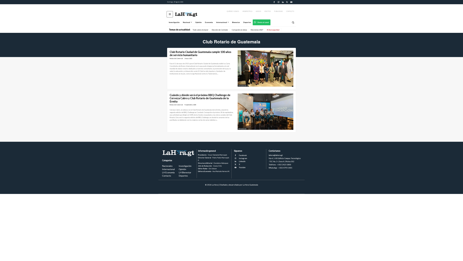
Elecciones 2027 (257, 30)
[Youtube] (291, 2)
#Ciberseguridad (273, 30)
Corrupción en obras (239, 30)
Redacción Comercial (176, 58)
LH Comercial (242, 85)
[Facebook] (274, 2)
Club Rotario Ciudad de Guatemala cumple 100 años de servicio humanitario (200, 53)
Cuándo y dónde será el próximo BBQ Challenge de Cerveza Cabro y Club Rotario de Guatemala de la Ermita (200, 98)
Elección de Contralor (220, 30)
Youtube (242, 167)
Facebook (243, 155)
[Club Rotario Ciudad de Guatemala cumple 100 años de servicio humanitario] (265, 68)
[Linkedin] (283, 2)
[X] (235, 164)
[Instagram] (278, 2)
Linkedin (242, 161)
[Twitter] (287, 2)
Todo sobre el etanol (200, 30)
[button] (293, 22)
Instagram (243, 158)
